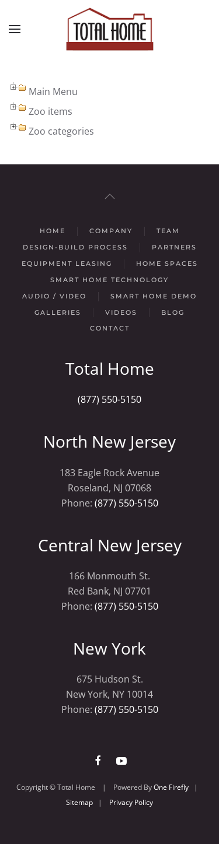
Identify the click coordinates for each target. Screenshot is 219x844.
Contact (110, 328)
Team (168, 231)
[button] (14, 29)
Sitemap (79, 802)
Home (52, 231)
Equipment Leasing (67, 263)
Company (111, 231)
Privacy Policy (131, 802)
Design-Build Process (75, 247)
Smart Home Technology (109, 280)
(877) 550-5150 (109, 399)
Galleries (57, 312)
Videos (121, 312)
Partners (174, 247)
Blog (173, 312)
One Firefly (171, 787)
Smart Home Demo (153, 296)
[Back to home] (110, 29)
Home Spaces (167, 263)
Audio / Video (54, 296)
